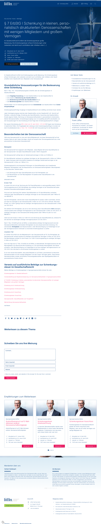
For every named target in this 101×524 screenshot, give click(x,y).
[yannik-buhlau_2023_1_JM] (50, 400)
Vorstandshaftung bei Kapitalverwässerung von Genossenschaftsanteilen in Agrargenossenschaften (32, 277)
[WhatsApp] (23, 318)
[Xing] (32, 318)
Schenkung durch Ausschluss (13, 292)
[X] (8, 318)
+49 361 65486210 (34, 508)
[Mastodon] (20, 318)
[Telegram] (26, 318)
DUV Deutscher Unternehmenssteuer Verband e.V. (67, 506)
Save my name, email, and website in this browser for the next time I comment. (28, 374)
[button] (48, 450)
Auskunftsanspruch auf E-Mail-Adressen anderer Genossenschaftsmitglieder (18, 423)
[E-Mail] (35, 318)
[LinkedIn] (17, 318)
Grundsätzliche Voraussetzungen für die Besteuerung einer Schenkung (84, 78)
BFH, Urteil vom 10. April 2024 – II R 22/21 (33, 124)
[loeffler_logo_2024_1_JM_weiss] (11, 3)
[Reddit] (14, 318)
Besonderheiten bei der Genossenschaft (83, 81)
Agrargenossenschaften (12, 419)
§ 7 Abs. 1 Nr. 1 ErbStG (26, 128)
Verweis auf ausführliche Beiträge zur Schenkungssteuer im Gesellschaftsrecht (84, 83)
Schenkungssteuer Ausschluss (12, 295)
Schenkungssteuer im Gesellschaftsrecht (15, 273)
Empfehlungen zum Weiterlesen (81, 90)
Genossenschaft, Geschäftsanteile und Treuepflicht (18, 299)
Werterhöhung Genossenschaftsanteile (15, 302)
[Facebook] (5, 318)
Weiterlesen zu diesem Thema (80, 85)
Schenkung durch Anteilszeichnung (14, 285)
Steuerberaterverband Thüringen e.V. (64, 509)
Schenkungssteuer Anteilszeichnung (14, 288)
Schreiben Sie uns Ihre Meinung (81, 88)
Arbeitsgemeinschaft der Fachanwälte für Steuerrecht (68, 513)
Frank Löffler (14, 55)
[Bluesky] (11, 318)
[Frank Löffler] (84, 99)
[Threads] (29, 318)
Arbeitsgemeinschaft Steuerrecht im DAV (65, 511)
